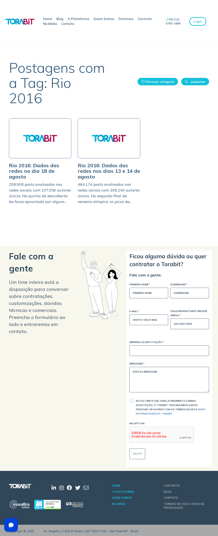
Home (47, 19)
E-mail (134, 311)
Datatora (126, 19)
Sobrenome (178, 284)
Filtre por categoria (159, 82)
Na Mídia (50, 24)
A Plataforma (78, 19)
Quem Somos (103, 19)
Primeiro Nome (139, 284)
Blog (59, 19)
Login (198, 21)
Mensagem (136, 363)
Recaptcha (137, 423)
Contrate (145, 19)
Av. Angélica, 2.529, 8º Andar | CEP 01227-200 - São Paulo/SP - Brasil (90, 531)
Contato (67, 24)
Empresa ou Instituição (146, 342)
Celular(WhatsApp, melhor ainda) (188, 313)
